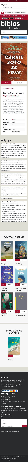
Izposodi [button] (19, 83)
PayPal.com (4, 386)
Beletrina (19, 456)
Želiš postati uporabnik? (20, 12)
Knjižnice (3, 15)
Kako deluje (17, 15)
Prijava (24, 426)
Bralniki (12, 15)
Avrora (13, 119)
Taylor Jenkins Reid (11, 96)
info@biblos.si (7, 400)
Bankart (11, 386)
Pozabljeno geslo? (9, 12)
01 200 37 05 (6, 398)
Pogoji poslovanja (10, 460)
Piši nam (23, 15)
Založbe (8, 15)
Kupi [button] (6, 83)
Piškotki (3, 460)
